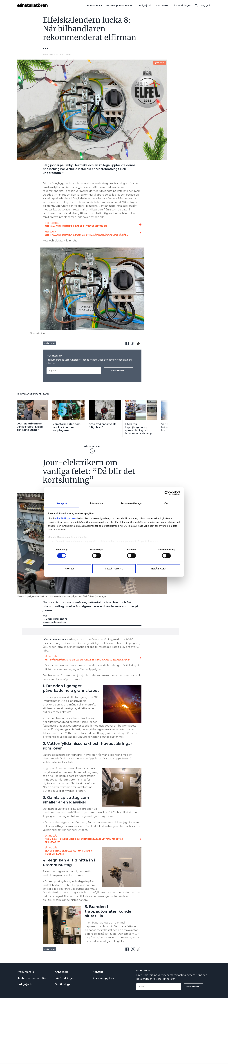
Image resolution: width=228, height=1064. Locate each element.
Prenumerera (94, 5)
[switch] (96, 555)
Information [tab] (96, 503)
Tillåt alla (159, 568)
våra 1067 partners (66, 518)
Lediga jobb (145, 5)
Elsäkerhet (49, 343)
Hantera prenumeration (119, 5)
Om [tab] (166, 503)
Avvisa (69, 568)
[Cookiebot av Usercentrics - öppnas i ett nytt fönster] (166, 493)
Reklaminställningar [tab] (131, 503)
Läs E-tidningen (182, 5)
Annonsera (162, 5)
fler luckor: (76, 225)
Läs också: (87, 658)
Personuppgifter (103, 978)
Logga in (206, 5)
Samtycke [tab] (61, 503)
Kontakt (98, 971)
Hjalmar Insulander (55, 619)
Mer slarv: (87, 233)
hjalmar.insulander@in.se (54, 622)
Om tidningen (63, 984)
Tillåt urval (114, 568)
